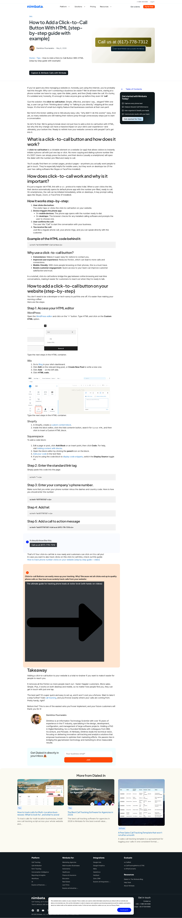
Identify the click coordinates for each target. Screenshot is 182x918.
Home (32, 58)
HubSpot (96, 875)
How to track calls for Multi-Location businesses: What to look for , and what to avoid (38, 813)
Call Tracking (36, 862)
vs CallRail (127, 862)
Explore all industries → (70, 888)
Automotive (66, 869)
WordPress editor (44, 316)
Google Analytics (99, 865)
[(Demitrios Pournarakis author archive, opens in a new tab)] (32, 50)
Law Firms (65, 885)
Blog (41, 364)
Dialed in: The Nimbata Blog (133, 879)
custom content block (61, 425)
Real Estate (66, 882)
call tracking (50, 698)
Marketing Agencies (69, 862)
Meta (95, 869)
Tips (30, 16)
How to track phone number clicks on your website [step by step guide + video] (63, 559)
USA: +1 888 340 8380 (143, 904)
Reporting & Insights (38, 875)
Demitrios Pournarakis (45, 48)
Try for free (149, 7)
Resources (104, 7)
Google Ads (97, 862)
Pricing (93, 7)
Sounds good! (124, 910)
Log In (152, 2)
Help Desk (127, 882)
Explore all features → (39, 885)
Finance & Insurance (69, 875)
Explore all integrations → (102, 882)
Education (65, 878)
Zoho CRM (96, 878)
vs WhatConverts (130, 869)
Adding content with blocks (49, 448)
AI (32, 882)
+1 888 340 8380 (142, 2)
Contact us (146, 901)
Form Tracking (36, 869)
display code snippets (73, 456)
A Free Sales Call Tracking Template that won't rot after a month (140, 833)
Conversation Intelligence (40, 872)
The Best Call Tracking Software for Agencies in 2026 (90, 813)
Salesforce (96, 872)
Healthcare (66, 872)
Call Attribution (37, 865)
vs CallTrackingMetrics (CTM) (134, 865)
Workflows (35, 878)
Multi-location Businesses (71, 865)
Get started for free (133, 119)
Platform (63, 7)
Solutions (78, 7)
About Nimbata (129, 886)
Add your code (40, 454)
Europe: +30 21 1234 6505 (142, 906)
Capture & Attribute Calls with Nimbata (48, 73)
